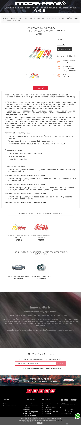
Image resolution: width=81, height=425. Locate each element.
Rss (43, 390)
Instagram (55, 390)
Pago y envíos (28, 404)
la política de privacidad (53, 368)
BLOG (74, 8)
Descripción (40, 88)
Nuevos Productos (10, 406)
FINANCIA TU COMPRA (65, 8)
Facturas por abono (50, 408)
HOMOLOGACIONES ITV (23, 8)
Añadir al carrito (66, 49)
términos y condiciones (36, 368)
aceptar (39, 423)
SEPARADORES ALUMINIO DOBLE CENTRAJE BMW (41, 277)
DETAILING (35, 8)
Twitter (37, 390)
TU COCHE (13, 8)
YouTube (49, 390)
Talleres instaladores (31, 406)
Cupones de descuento (51, 412)
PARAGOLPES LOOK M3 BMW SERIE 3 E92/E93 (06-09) (18, 277)
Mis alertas (47, 414)
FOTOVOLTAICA (53, 8)
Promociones (9, 404)
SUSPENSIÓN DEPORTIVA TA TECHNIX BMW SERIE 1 (18, 236)
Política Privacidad (30, 416)
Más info (59, 420)
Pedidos (46, 406)
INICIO (6, 8)
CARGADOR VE (44, 8)
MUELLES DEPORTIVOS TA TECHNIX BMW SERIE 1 (41, 236)
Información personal (51, 404)
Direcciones (48, 410)
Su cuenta (46, 399)
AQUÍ (72, 97)
